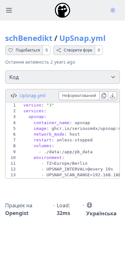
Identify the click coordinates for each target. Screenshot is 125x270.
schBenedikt (28, 38)
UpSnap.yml (82, 38)
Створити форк (78, 50)
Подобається (28, 50)
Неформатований (79, 95)
